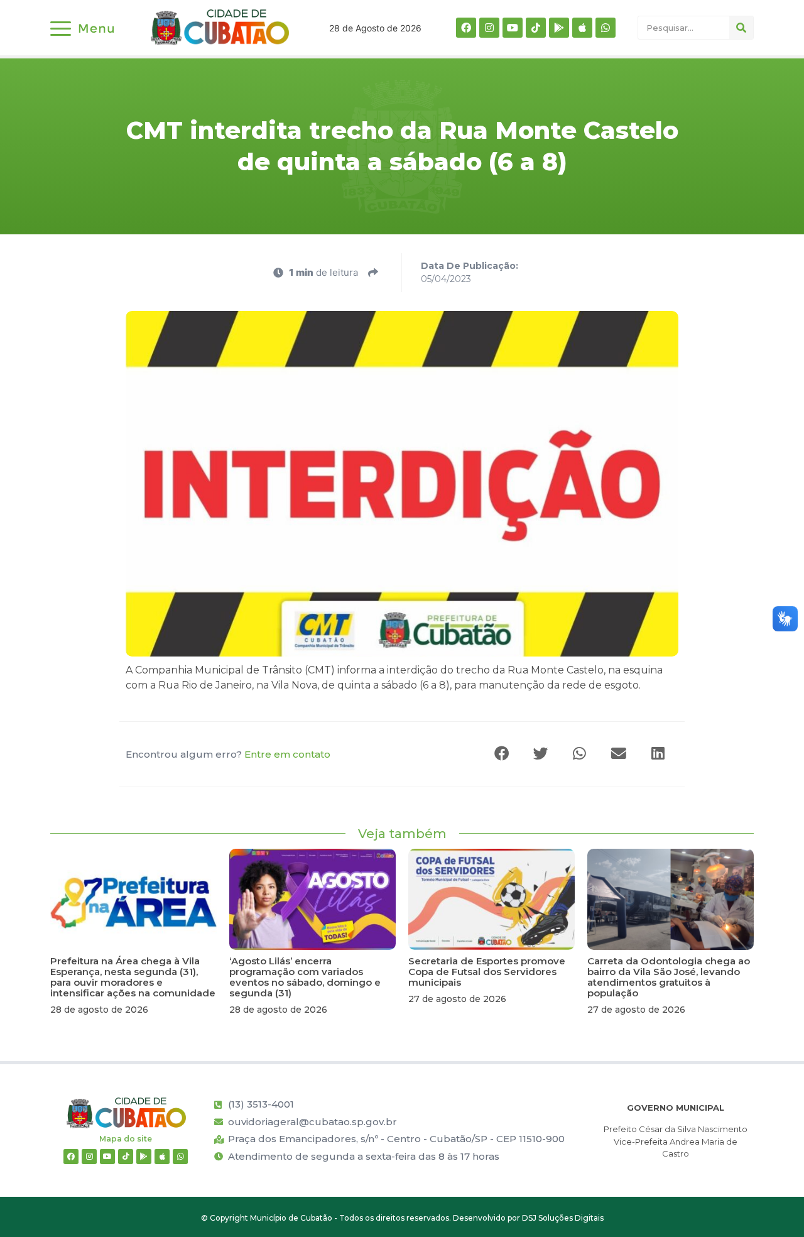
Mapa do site (125, 1138)
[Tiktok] (536, 28)
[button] (502, 754)
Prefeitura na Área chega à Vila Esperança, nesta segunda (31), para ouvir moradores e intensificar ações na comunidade (132, 977)
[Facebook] (466, 28)
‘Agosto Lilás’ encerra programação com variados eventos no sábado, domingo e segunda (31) (305, 977)
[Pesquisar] (741, 27)
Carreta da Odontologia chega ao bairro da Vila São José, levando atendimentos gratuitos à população (668, 977)
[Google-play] (559, 28)
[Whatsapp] (605, 28)
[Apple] (582, 28)
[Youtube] (513, 28)
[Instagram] (489, 28)
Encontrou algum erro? (228, 754)
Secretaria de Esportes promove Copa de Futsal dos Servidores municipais (486, 971)
